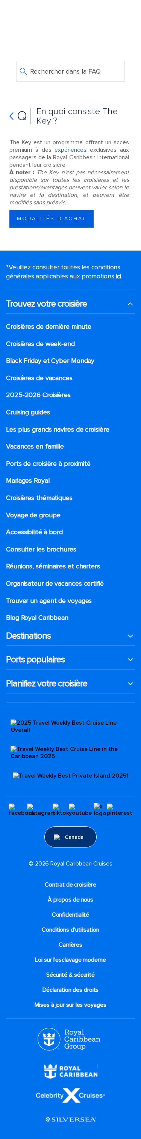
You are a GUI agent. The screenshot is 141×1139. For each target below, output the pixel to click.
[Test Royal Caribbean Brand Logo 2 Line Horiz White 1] (70, 1071)
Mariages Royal (28, 481)
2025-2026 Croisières (38, 395)
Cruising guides (28, 412)
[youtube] (80, 810)
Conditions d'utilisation (70, 930)
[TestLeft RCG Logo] (69, 1038)
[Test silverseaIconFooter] (71, 1119)
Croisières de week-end (40, 344)
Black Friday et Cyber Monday (50, 361)
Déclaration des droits (70, 990)
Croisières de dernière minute (48, 327)
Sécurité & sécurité (70, 975)
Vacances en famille (35, 446)
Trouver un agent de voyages (49, 601)
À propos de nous (70, 899)
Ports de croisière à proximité (48, 464)
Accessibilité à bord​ (34, 532)
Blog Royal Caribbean (37, 618)
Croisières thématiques (39, 498)
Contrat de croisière (70, 884)
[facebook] (22, 810)
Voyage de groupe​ (33, 515)
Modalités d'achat (51, 218)
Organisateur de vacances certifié (55, 584)
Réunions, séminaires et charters (53, 566)
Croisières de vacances (39, 378)
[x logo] (100, 810)
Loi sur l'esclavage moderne (70, 960)
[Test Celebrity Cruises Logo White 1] (70, 1095)
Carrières (70, 945)
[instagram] (41, 810)
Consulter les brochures (41, 549)
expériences (70, 150)
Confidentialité (70, 914)
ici (118, 276)
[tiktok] (61, 810)
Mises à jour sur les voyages (70, 1005)
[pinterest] (119, 810)
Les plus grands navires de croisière (57, 430)
